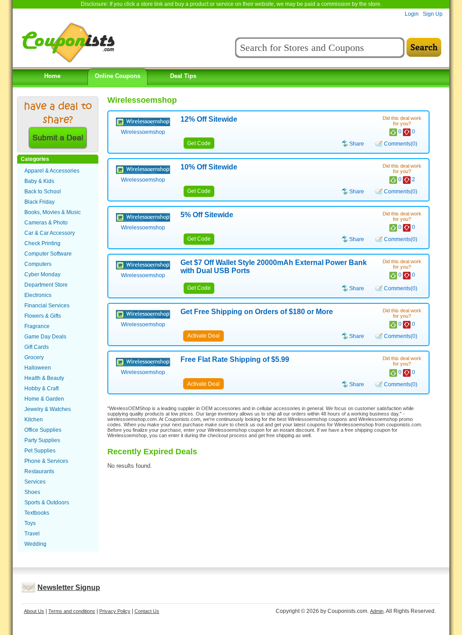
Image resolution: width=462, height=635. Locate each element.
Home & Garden (44, 399)
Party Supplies (42, 440)
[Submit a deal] (57, 146)
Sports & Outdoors (46, 502)
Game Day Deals (45, 336)
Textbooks (36, 513)
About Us (34, 611)
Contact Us (146, 611)
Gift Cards (36, 347)
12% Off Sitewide (208, 119)
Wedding (35, 544)
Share (356, 144)
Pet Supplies (39, 451)
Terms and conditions (71, 611)
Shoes (32, 492)
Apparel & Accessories (51, 171)
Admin (376, 611)
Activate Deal (203, 336)
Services (35, 482)
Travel (32, 533)
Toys (30, 523)
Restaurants (39, 471)
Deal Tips (183, 76)
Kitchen (33, 419)
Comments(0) (400, 144)
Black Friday (39, 202)
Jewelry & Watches (47, 409)
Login (412, 14)
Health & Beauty (44, 378)
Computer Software (48, 254)
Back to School (42, 191)
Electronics (37, 295)
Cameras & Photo (46, 222)
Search (424, 47)
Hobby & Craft (41, 388)
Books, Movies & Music (52, 212)
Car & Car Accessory (49, 233)
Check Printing (42, 243)
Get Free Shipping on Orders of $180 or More (256, 311)
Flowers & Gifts (42, 316)
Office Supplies (42, 430)
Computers (37, 264)
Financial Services (46, 305)
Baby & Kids (39, 181)
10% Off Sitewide (208, 167)
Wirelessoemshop (143, 132)
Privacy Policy (114, 611)
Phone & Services (46, 461)
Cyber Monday (42, 274)
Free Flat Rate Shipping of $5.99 (234, 359)
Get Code (199, 143)
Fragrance (37, 326)
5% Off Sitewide (206, 215)
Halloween (37, 368)
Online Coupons (117, 76)
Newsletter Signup (68, 587)
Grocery (34, 357)
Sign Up (433, 14)
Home (52, 76)
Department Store (46, 285)
